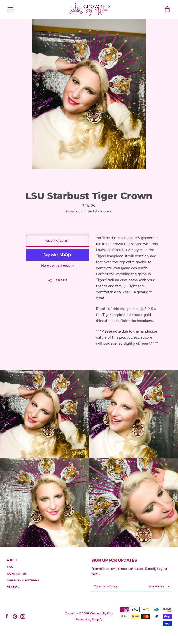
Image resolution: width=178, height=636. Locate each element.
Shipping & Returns (23, 580)
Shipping (71, 211)
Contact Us (17, 573)
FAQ (10, 566)
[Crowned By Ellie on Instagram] (22, 616)
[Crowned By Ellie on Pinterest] (15, 616)
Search (13, 587)
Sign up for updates (114, 560)
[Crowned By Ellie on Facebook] (7, 616)
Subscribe (157, 586)
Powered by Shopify (89, 619)
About (12, 560)
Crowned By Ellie (101, 613)
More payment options (57, 266)
